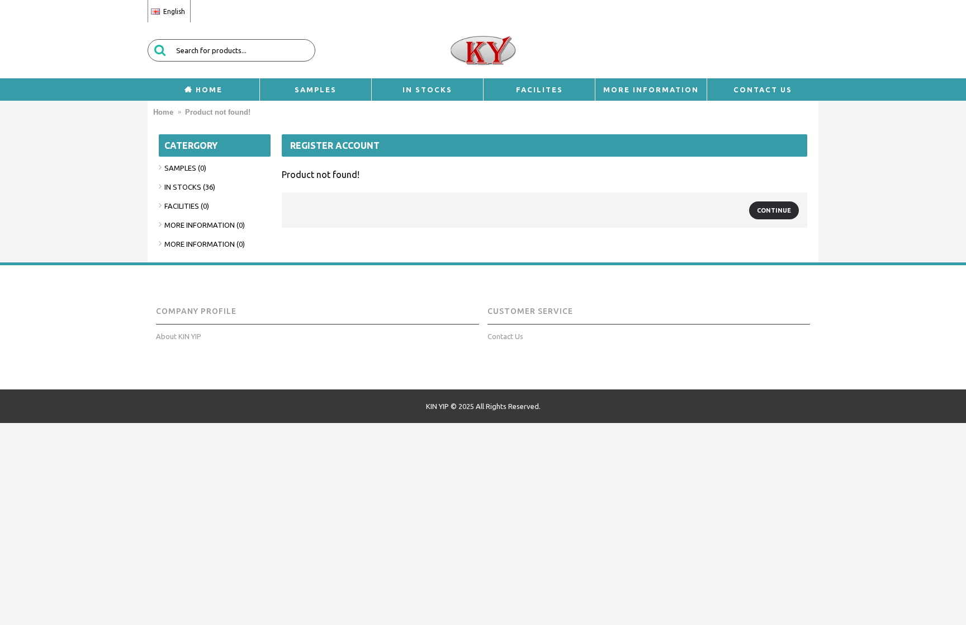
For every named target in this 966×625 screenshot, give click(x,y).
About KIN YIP (178, 336)
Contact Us (505, 336)
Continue (774, 210)
